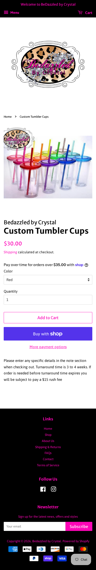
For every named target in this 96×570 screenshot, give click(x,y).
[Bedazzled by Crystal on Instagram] (53, 490)
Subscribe (79, 526)
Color (8, 271)
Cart (88, 12)
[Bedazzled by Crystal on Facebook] (43, 490)
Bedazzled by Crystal (46, 541)
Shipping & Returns (48, 447)
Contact (48, 459)
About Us (48, 441)
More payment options (48, 347)
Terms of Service (48, 465)
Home (8, 116)
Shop (48, 435)
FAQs (48, 453)
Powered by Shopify (76, 541)
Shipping (10, 252)
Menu (14, 12)
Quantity (10, 291)
